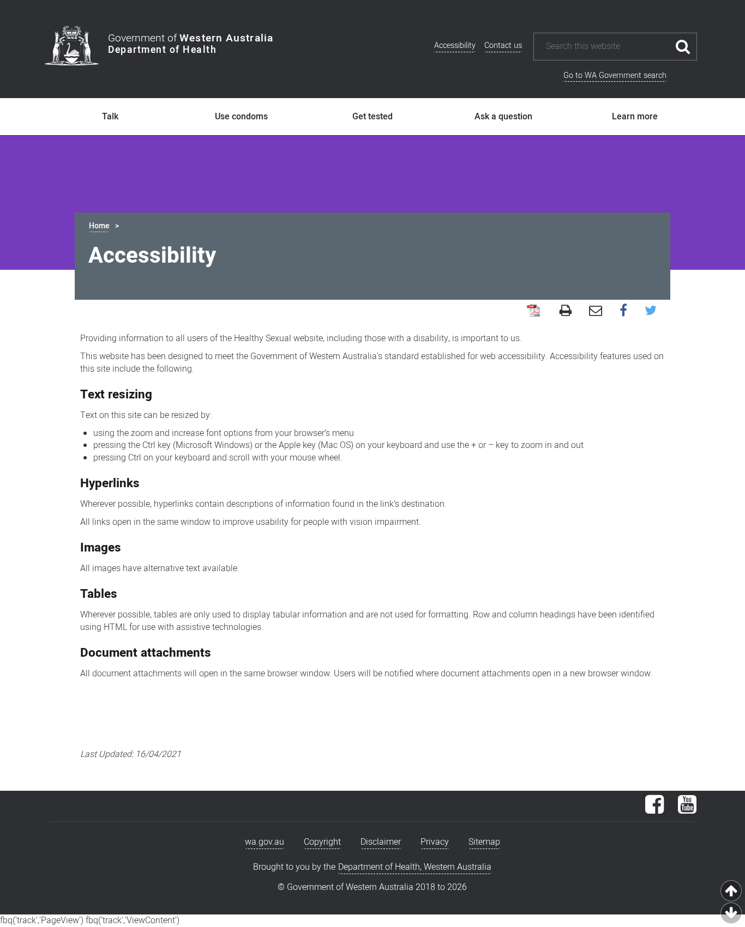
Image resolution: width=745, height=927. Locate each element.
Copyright (322, 842)
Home (99, 226)
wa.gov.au (264, 842)
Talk (110, 117)
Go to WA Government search (614, 75)
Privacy (434, 842)
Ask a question (503, 117)
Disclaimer (381, 842)
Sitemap (484, 842)
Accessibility (455, 45)
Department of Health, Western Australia (414, 867)
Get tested (372, 117)
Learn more (635, 117)
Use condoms (241, 117)
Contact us (503, 45)
